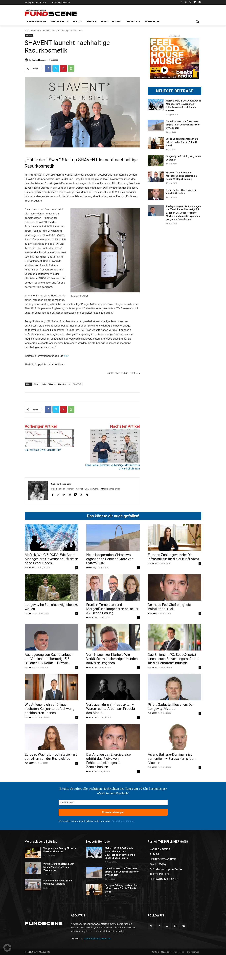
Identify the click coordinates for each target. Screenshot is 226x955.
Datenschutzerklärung (122, 821)
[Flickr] (167, 926)
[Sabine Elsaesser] (27, 60)
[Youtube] (199, 2)
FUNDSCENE (30, 567)
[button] (197, 21)
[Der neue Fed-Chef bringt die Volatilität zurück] (156, 194)
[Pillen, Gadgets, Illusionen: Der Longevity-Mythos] (174, 687)
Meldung (35, 30)
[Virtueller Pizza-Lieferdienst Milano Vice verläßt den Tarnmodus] (33, 868)
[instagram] (58, 494)
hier (66, 355)
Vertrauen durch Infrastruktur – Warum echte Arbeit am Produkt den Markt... (110, 709)
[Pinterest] (63, 68)
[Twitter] (190, 2)
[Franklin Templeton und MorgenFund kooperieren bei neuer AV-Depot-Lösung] (156, 176)
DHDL (36, 384)
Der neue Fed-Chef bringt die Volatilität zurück (169, 607)
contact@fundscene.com (97, 938)
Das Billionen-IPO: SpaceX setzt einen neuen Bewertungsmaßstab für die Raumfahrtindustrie (173, 659)
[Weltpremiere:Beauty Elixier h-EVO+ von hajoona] (33, 852)
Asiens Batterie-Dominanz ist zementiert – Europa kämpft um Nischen (172, 758)
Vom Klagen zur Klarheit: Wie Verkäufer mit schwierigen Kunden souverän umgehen (112, 659)
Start (27, 30)
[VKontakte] (183, 926)
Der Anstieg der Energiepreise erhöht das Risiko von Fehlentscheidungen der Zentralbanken (108, 760)
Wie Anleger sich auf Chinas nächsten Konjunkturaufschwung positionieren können (49, 709)
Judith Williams (48, 384)
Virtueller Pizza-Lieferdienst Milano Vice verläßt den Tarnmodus (58, 867)
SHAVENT (77, 384)
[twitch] (75, 494)
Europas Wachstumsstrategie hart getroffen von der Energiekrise (51, 756)
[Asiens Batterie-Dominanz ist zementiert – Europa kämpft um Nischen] (174, 737)
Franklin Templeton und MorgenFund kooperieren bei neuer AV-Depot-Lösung (181, 175)
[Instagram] (186, 2)
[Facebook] (181, 2)
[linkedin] (64, 494)
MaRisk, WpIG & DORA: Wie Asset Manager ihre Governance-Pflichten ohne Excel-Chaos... (51, 559)
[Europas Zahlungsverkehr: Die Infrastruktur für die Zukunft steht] (156, 143)
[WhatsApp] (71, 68)
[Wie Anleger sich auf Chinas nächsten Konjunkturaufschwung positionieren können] (51, 687)
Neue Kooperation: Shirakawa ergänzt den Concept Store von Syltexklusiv (183, 124)
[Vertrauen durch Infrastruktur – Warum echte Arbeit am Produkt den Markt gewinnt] (113, 687)
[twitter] (81, 494)
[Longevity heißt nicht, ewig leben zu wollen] (156, 160)
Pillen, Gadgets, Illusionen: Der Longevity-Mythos (171, 707)
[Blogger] (151, 926)
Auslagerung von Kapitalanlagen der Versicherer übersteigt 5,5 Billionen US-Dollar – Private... (49, 659)
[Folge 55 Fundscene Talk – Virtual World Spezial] (33, 884)
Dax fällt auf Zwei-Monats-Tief (43, 449)
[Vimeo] (195, 2)
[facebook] (52, 494)
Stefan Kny (91, 567)
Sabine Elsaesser (39, 60)
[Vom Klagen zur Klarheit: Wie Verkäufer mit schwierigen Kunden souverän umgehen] (113, 637)
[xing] (87, 494)
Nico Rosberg (64, 384)
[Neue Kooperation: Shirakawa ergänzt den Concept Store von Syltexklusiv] (156, 125)
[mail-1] (69, 494)
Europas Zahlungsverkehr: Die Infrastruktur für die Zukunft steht (182, 142)
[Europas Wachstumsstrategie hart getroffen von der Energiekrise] (51, 737)
